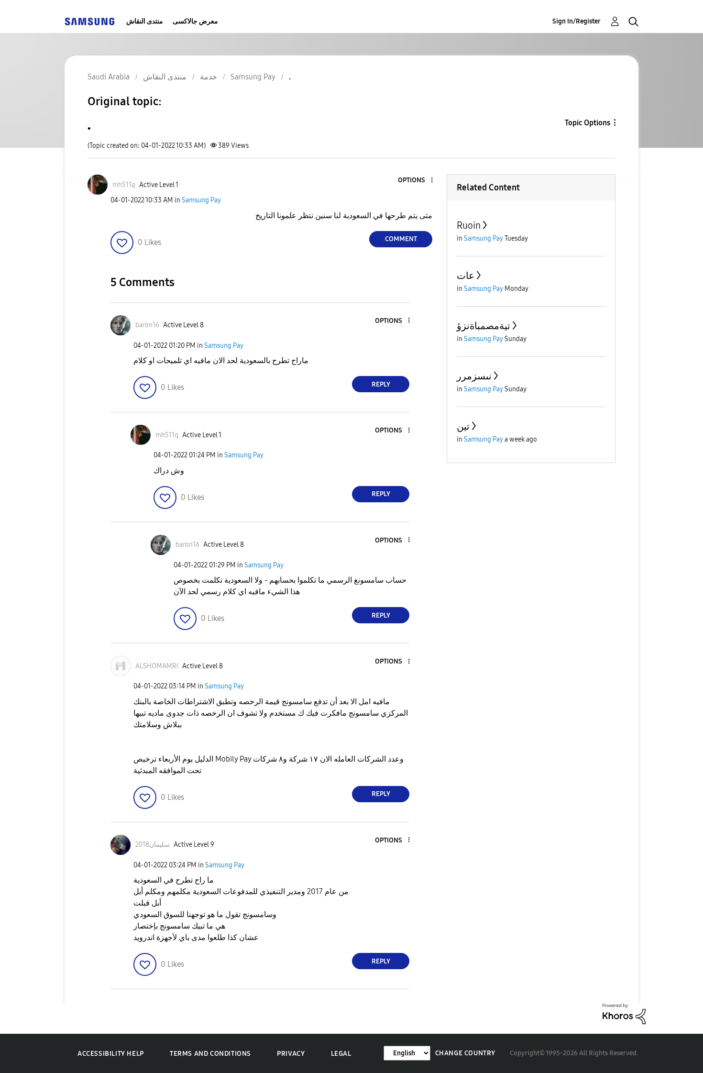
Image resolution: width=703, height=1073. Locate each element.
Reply (381, 384)
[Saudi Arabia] (89, 21)
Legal (341, 1054)
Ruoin (469, 225)
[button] (416, 180)
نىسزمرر (474, 376)
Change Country (465, 1053)
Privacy (291, 1054)
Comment (401, 239)
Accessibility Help (110, 1054)
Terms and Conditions (210, 1054)
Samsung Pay (201, 200)
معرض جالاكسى (195, 21)
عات (465, 275)
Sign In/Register (576, 21)
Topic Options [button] (587, 122)
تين (463, 426)
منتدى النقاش (144, 21)
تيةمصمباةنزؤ (483, 326)
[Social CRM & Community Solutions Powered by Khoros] (624, 1013)
